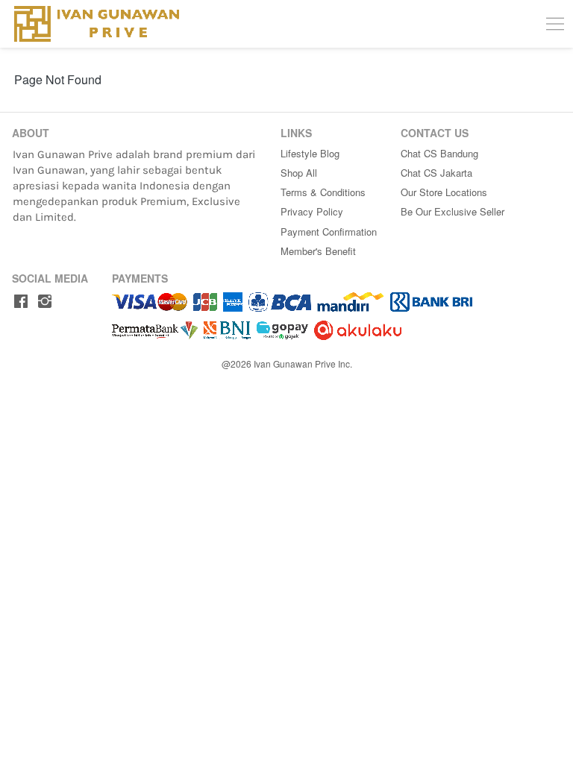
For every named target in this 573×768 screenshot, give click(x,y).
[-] (21, 301)
